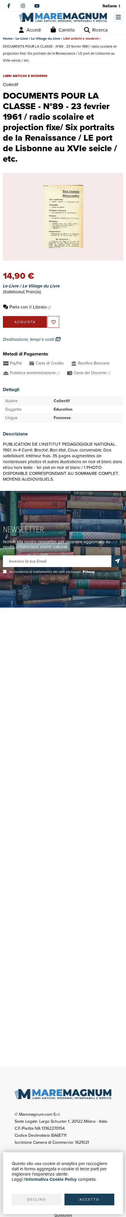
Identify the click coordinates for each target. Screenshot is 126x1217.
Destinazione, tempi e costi (29, 339)
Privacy (89, 571)
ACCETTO (89, 1199)
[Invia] (117, 561)
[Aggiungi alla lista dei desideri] (53, 322)
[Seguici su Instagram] (23, 6)
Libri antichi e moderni (81, 38)
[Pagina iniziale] (63, 17)
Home (8, 38)
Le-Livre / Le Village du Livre (38, 38)
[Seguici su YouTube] (37, 6)
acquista (25, 322)
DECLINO (36, 1199)
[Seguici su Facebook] (9, 6)
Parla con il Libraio (28, 307)
